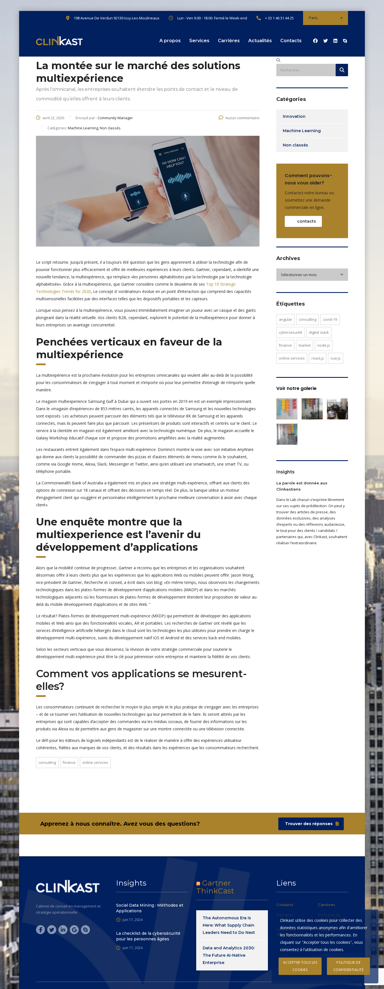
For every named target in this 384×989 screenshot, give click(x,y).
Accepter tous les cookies (300, 966)
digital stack (319, 332)
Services (199, 40)
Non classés (295, 145)
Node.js (323, 345)
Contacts (291, 40)
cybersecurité (290, 332)
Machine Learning (302, 130)
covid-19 (330, 319)
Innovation (294, 116)
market (305, 345)
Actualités (260, 40)
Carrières (229, 40)
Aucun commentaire (242, 117)
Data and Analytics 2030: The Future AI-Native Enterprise (229, 955)
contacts (306, 221)
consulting (47, 762)
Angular (285, 319)
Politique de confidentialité (348, 966)
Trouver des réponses (309, 823)
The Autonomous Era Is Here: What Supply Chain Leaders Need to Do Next (229, 925)
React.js (317, 358)
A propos (170, 40)
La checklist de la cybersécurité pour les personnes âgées (148, 936)
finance (69, 762)
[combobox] (312, 274)
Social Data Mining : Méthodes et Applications (149, 908)
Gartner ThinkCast (215, 887)
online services (95, 762)
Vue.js (336, 358)
